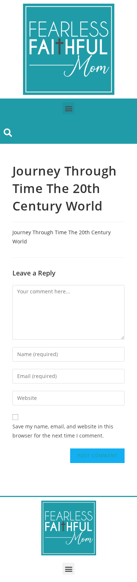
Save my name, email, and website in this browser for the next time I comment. (62, 431)
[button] (68, 108)
